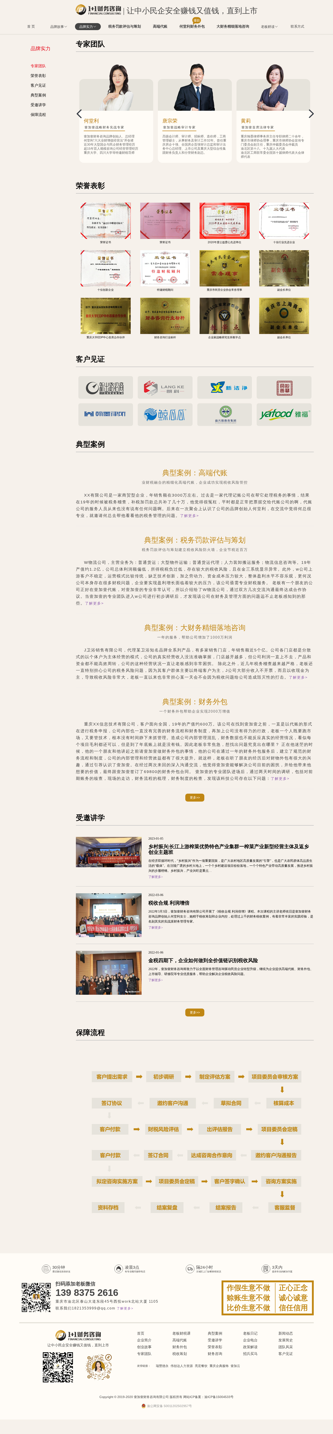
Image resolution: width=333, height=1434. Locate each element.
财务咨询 (215, 1354)
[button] (308, 113)
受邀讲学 (38, 105)
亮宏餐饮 (201, 1366)
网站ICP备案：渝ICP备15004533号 (208, 1397)
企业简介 (144, 1340)
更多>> (195, 797)
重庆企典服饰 (219, 1366)
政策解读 (250, 1347)
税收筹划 (179, 1354)
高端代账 (160, 26)
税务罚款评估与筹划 (124, 26)
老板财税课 (181, 1333)
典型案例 (38, 95)
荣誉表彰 (38, 76)
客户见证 (38, 85)
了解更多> (189, 516)
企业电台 (250, 1340)
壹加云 (235, 1366)
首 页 (31, 26)
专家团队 (38, 66)
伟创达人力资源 (182, 1366)
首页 (140, 1333)
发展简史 (285, 1340)
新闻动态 (285, 1333)
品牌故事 (57, 27)
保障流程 (38, 115)
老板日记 (250, 1333)
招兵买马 (250, 1354)
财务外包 (179, 1347)
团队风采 (285, 1347)
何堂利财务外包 (192, 25)
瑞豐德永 (162, 1366)
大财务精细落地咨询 (233, 26)
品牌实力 (86, 27)
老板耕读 (268, 27)
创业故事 (144, 1347)
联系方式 (297, 26)
